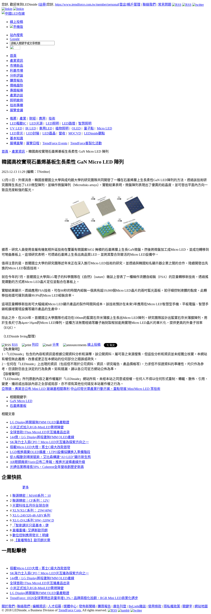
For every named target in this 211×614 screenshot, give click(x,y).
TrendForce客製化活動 (86, 143)
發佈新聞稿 (87, 606)
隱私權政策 (172, 606)
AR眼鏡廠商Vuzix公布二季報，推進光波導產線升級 (47, 462)
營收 (62, 133)
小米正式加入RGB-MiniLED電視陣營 (37, 427)
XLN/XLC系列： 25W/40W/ (32, 510)
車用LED (45, 128)
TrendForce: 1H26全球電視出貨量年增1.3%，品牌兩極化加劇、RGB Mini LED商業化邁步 (74, 598)
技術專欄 (16, 105)
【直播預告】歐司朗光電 (32, 540)
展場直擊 (16, 143)
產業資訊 (16, 60)
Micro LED (104, 128)
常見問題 (164, 4)
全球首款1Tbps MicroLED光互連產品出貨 (40, 432)
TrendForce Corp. (70, 610)
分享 (55, 344)
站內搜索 (16, 35)
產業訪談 (16, 95)
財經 (32, 118)
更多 (25, 487)
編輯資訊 (39, 606)
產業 (23, 118)
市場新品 (16, 65)
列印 (35, 344)
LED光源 (36, 123)
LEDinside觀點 (94, 133)
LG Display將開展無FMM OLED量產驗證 (39, 422)
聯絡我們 (149, 4)
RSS (15, 344)
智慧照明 (84, 123)
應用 (42, 118)
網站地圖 (201, 606)
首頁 (13, 55)
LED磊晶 (49, 133)
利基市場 (16, 70)
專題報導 (16, 90)
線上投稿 (16, 22)
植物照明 (62, 128)
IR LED (30, 128)
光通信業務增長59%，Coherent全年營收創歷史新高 (47, 467)
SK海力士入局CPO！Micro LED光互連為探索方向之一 (49, 442)
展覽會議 (16, 110)
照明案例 (16, 100)
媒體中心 (70, 606)
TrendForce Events (54, 143)
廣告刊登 (119, 606)
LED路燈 (68, 123)
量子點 (89, 128)
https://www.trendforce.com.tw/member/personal (86, 4)
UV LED (16, 128)
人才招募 (54, 606)
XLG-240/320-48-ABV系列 (31, 515)
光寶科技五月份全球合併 (30, 505)
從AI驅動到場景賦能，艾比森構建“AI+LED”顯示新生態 (50, 457)
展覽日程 (32, 143)
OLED (76, 128)
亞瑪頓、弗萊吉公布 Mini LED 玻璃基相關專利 (36, 389)
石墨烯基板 (18, 405)
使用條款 (154, 606)
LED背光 (16, 133)
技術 (52, 118)
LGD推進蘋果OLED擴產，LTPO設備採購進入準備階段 (50, 452)
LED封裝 (32, 133)
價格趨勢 (16, 85)
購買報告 (16, 80)
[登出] (122, 4)
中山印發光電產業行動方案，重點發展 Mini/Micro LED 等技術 (115, 389)
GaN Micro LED (21, 401)
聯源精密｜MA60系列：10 (31, 495)
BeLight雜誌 (137, 606)
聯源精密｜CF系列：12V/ (30, 500)
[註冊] (42, 4)
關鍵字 (187, 606)
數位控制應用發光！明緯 (30, 535)
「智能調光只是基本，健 (30, 525)
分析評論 (16, 75)
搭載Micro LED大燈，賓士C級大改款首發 (40, 447)
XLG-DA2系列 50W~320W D (33, 520)
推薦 (13, 118)
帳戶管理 (133, 4)
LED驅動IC (18, 123)
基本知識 (16, 138)
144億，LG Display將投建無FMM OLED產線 (42, 437)
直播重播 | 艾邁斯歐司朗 (30, 530)
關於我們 (8, 606)
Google (15, 39)
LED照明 (52, 123)
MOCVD (74, 133)
